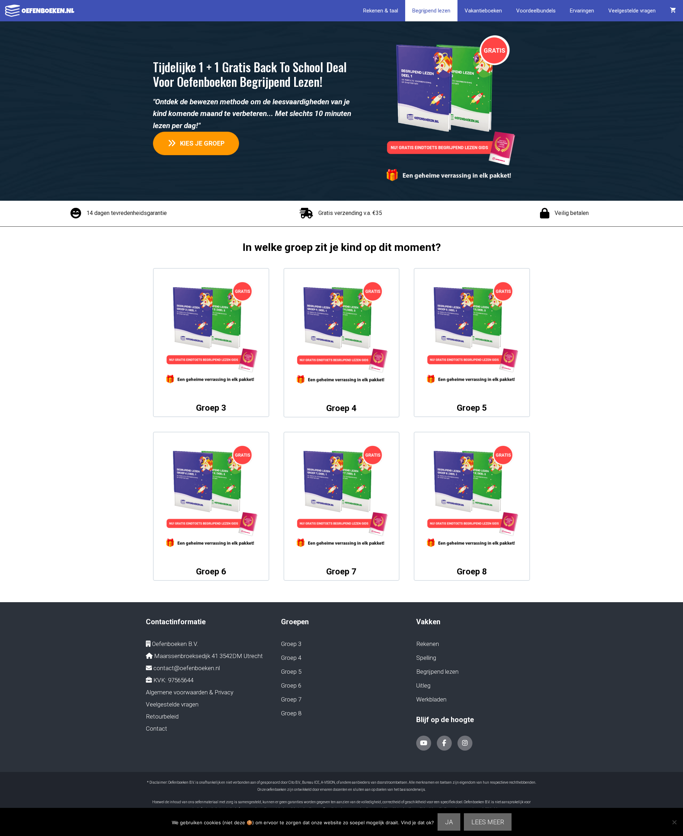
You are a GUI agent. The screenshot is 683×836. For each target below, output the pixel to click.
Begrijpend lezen (431, 10)
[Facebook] (444, 743)
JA (449, 822)
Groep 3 (211, 408)
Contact (156, 728)
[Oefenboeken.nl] (41, 10)
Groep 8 (472, 572)
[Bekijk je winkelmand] (673, 10)
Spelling (426, 657)
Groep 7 (341, 572)
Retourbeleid (162, 716)
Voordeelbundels (536, 10)
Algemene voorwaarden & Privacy (189, 692)
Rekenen (427, 643)
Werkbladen (431, 699)
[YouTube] (423, 743)
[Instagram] (464, 743)
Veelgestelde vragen (632, 10)
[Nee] (674, 822)
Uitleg (423, 685)
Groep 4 (341, 408)
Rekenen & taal (380, 10)
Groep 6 (211, 572)
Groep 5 (472, 408)
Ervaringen (582, 10)
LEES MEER (487, 822)
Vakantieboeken (483, 10)
